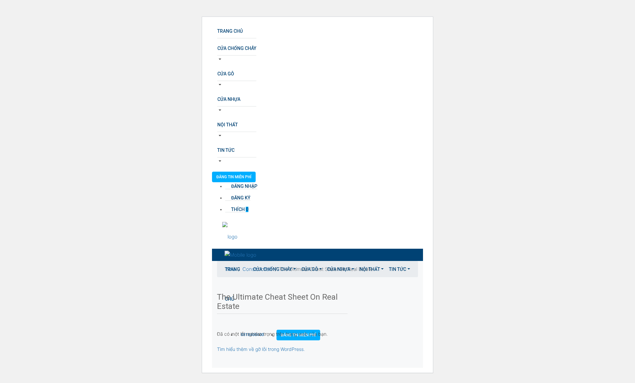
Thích (239, 209)
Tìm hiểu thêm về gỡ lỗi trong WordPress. (261, 349)
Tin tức (225, 150)
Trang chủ (230, 31)
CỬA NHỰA (228, 99)
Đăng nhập (243, 186)
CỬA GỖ (225, 73)
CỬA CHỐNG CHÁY (236, 48)
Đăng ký (240, 197)
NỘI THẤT (227, 124)
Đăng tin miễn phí (233, 177)
